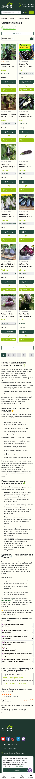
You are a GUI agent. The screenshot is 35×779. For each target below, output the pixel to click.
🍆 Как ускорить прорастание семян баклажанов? (15, 637)
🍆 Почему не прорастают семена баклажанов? (14, 643)
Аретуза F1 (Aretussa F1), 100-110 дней (8, 215)
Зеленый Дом (6, 600)
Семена (11, 18)
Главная (4, 18)
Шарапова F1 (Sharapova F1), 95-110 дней (8, 165)
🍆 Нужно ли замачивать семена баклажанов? (13, 626)
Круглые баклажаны (9, 28)
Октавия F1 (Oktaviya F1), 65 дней (7, 65)
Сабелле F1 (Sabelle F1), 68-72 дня (26, 265)
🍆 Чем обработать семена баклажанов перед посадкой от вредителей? (16, 660)
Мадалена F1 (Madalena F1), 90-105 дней (26, 115)
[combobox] (11, 12)
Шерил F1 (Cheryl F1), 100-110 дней (8, 265)
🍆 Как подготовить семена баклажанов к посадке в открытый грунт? (17, 655)
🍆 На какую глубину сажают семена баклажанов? (15, 631)
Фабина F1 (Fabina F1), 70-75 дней (8, 115)
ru (26, 12)
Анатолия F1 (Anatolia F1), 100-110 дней (25, 165)
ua (23, 12)
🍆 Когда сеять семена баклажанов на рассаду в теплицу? (15, 649)
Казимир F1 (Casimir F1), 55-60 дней (26, 65)
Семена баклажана (23, 18)
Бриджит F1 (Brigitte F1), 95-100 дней (26, 215)
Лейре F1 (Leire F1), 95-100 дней (7, 315)
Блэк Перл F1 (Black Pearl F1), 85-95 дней (25, 315)
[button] (31, 12)
